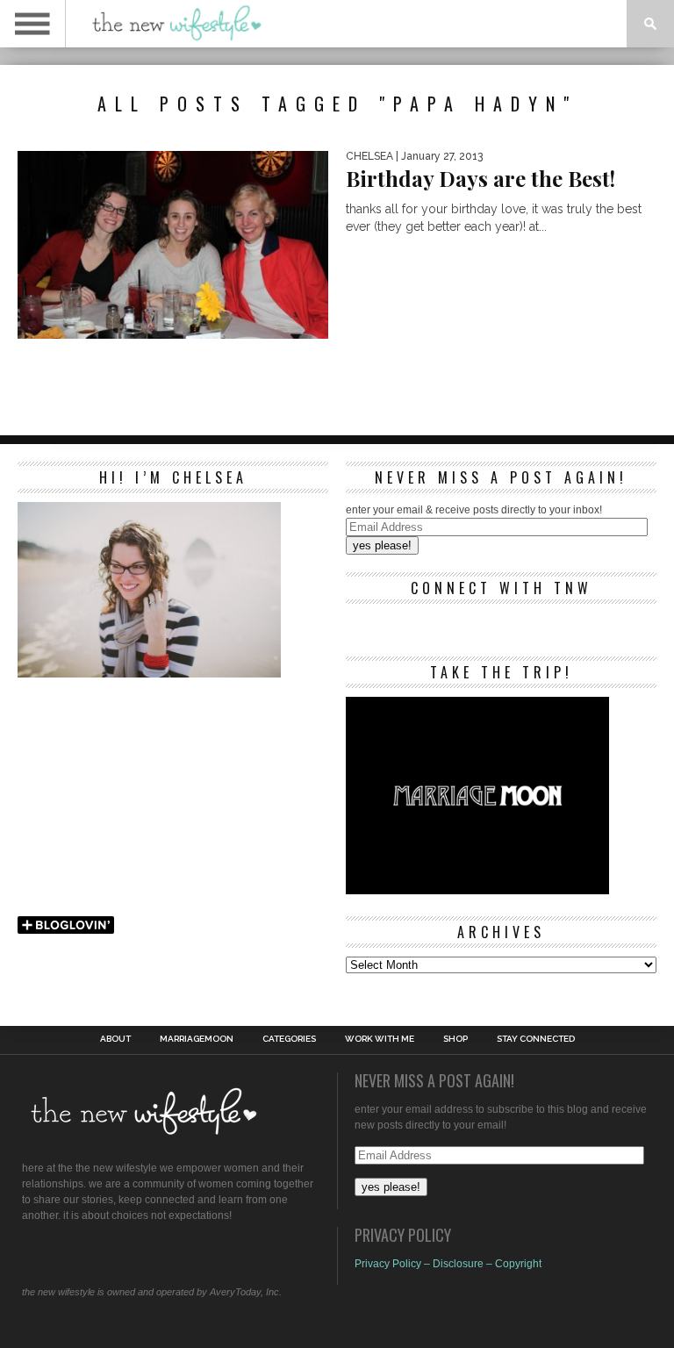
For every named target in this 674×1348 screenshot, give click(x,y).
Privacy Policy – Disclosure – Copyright (448, 1264)
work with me (379, 1039)
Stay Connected (536, 1039)
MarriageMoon (196, 1039)
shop (455, 1039)
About (115, 1039)
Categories (289, 1039)
